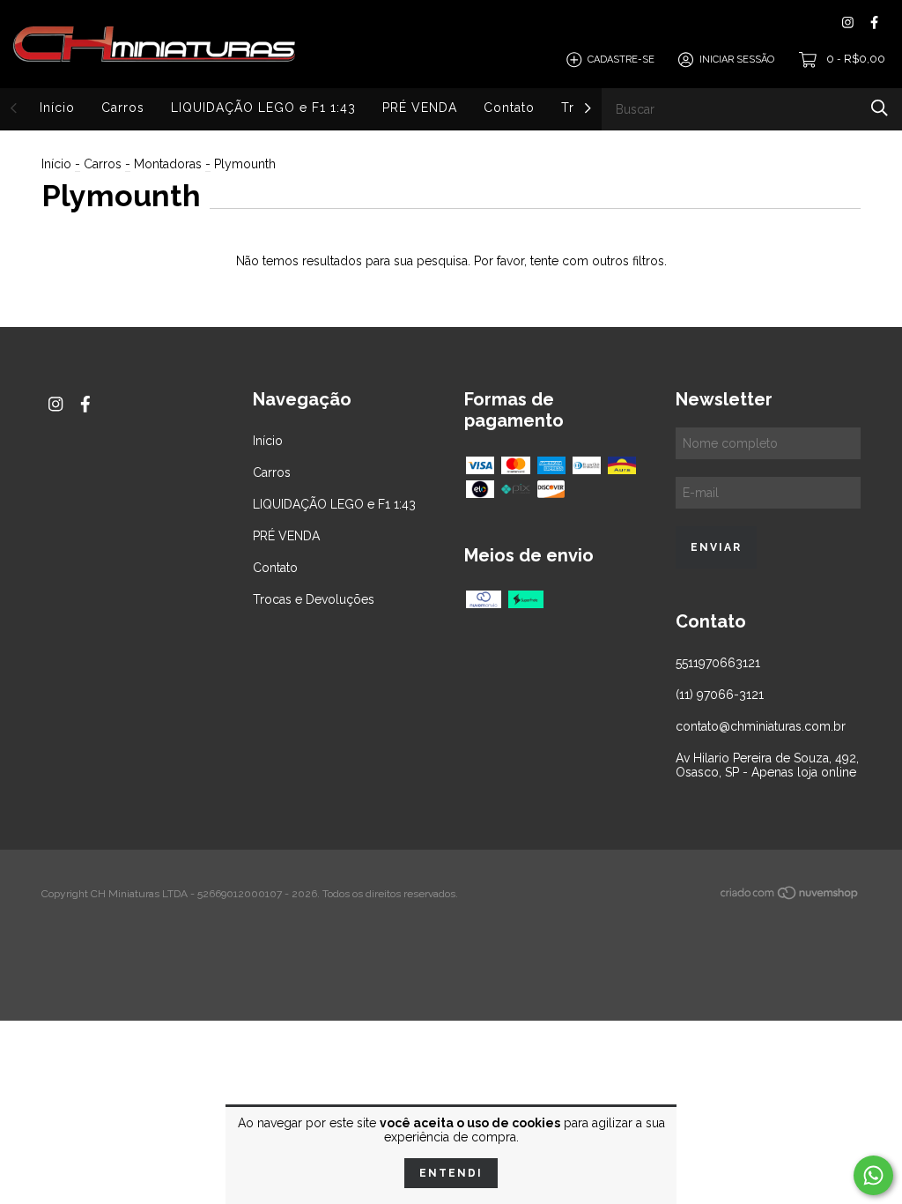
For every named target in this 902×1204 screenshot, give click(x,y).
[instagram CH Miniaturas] (848, 22)
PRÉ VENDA (419, 107)
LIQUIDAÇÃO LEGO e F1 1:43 (263, 107)
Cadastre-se (621, 59)
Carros (122, 107)
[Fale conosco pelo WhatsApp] (873, 1175)
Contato (509, 107)
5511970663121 (718, 663)
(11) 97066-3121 (720, 694)
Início (57, 107)
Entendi (451, 1173)
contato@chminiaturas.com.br (761, 726)
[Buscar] (879, 108)
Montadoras (168, 164)
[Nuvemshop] (790, 896)
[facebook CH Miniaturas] (874, 22)
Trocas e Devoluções (313, 599)
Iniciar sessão (736, 59)
